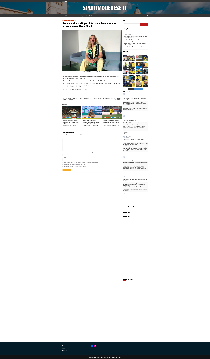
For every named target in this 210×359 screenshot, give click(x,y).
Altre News (64, 20)
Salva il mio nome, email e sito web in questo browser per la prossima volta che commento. (81, 162)
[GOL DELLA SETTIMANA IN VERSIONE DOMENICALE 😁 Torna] (139, 58)
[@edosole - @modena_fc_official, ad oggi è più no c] (145, 71)
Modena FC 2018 (68, 117)
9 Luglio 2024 (74, 28)
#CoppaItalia (130, 140)
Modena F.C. (125, 96)
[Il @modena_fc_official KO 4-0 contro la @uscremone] (132, 84)
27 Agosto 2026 (95, 125)
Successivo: (106, 98)
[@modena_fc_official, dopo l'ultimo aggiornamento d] (139, 78)
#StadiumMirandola (127, 179)
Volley (72, 16)
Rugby (82, 16)
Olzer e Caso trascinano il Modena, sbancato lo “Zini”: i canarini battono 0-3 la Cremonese (71, 122)
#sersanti (137, 118)
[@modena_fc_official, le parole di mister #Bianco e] (132, 65)
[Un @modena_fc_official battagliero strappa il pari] (126, 58)
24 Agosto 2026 (115, 125)
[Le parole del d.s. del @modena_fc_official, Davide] (126, 78)
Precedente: (77, 98)
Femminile (72, 20)
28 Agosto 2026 (74, 125)
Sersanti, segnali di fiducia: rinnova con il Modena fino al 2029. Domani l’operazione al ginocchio (111, 122)
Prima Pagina (74, 117)
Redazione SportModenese (67, 28)
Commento (65, 137)
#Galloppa (125, 98)
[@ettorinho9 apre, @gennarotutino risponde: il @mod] (132, 58)
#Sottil (136, 160)
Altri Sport (91, 16)
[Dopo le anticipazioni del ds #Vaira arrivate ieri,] (132, 78)
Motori (77, 16)
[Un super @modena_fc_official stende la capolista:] (126, 65)
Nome (64, 152)
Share (124, 112)
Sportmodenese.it (105, 8)
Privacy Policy (64, 350)
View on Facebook (125, 111)
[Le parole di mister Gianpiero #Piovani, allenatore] (139, 65)
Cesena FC (138, 139)
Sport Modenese (128, 93)
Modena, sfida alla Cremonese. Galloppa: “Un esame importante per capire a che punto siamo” (91, 122)
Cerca (124, 20)
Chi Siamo (64, 345)
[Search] (147, 16)
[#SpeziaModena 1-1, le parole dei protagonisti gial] (145, 78)
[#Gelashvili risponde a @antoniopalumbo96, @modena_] (126, 84)
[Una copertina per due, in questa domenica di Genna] (126, 71)
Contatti (96, 16)
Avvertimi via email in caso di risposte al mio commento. (74, 164)
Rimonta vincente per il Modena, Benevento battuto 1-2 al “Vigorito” (134, 47)
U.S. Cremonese (139, 96)
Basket (86, 16)
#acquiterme (139, 179)
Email (93, 152)
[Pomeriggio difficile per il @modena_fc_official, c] (132, 71)
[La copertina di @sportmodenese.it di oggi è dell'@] (139, 84)
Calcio (66, 16)
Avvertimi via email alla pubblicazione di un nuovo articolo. (75, 166)
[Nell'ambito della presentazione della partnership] (145, 84)
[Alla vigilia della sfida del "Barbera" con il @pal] (145, 65)
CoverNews (114, 357)
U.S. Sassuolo (125, 139)
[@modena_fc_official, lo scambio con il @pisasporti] (139, 71)
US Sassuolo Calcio (77, 20)
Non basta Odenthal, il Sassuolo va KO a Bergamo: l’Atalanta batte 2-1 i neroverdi (135, 44)
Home (63, 16)
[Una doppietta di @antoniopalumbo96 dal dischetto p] (145, 58)
